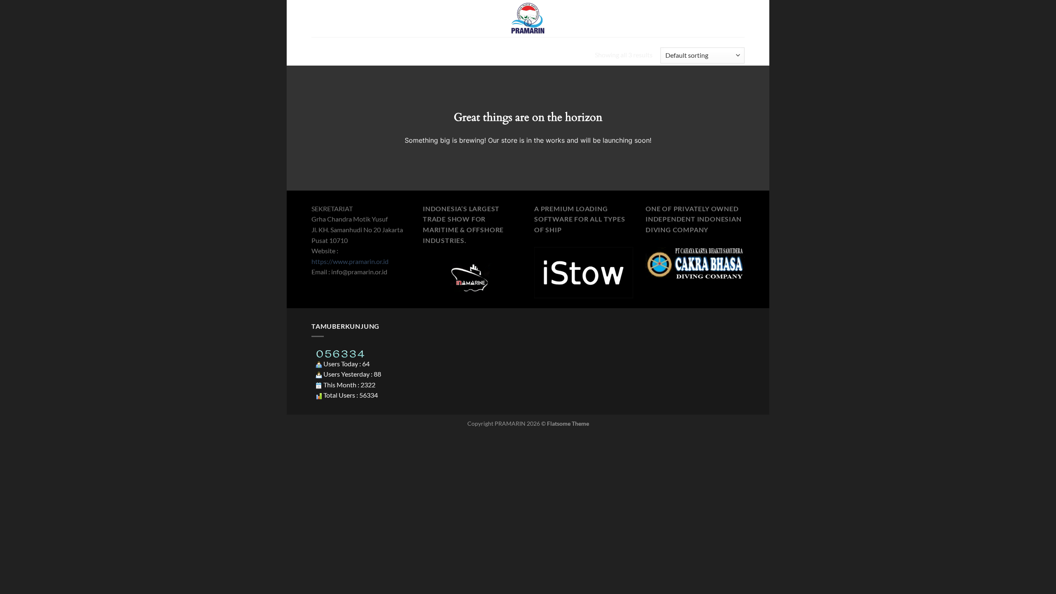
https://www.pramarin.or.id (350, 261)
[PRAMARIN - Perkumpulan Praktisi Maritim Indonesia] (528, 18)
